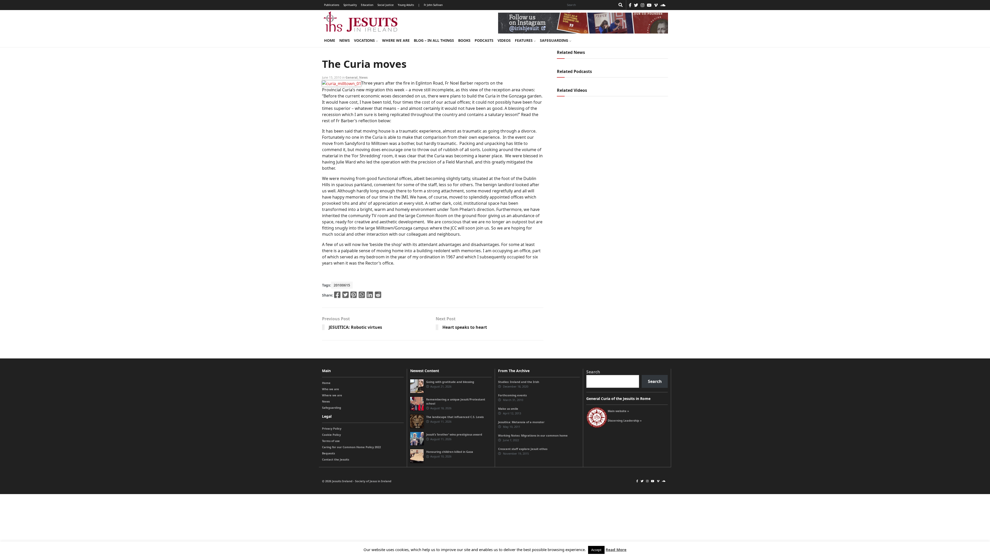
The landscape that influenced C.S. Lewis (455, 417)
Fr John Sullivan (433, 5)
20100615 (342, 285)
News (344, 40)
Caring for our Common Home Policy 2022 (351, 447)
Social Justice (385, 5)
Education (367, 5)
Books (464, 40)
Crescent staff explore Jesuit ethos (522, 449)
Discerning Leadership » (625, 420)
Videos (504, 40)
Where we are (396, 40)
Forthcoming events (512, 395)
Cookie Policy (331, 435)
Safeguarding (554, 40)
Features (524, 40)
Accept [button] (596, 549)
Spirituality (350, 5)
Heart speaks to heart (464, 327)
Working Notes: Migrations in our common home (533, 435)
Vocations (365, 40)
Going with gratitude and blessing (450, 382)
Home (329, 40)
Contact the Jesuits (335, 459)
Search (593, 372)
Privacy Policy (331, 428)
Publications (331, 5)
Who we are (330, 389)
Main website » (618, 411)
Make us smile (508, 409)
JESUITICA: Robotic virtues (355, 327)
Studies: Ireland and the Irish (518, 382)
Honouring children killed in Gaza (449, 452)
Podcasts (484, 40)
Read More (616, 549)
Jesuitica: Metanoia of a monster (521, 422)
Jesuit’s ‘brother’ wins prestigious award (454, 434)
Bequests (328, 453)
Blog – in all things (434, 40)
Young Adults (406, 5)
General (351, 77)
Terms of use (331, 441)
